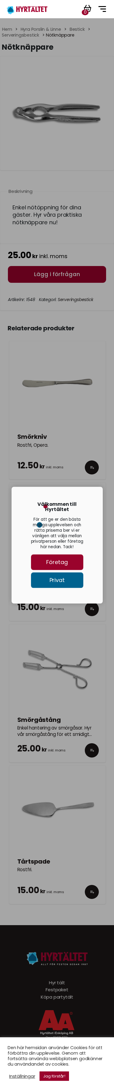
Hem (7, 29)
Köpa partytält (57, 997)
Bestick (77, 29)
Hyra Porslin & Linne (41, 29)
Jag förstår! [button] (54, 1076)
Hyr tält (57, 983)
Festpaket (57, 990)
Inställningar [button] (22, 1076)
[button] (91, 473)
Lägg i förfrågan (57, 274)
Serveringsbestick (20, 35)
